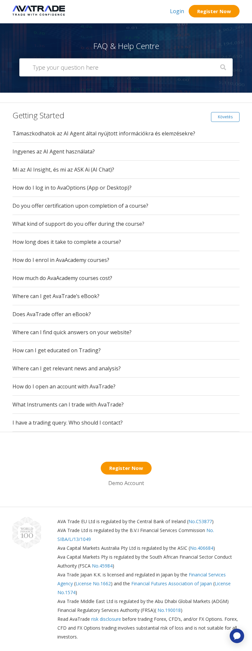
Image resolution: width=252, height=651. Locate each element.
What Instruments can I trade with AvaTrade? (68, 404)
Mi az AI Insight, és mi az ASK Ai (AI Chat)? (63, 169)
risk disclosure (106, 619)
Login (177, 11)
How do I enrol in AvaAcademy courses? (60, 260)
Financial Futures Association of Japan (171, 583)
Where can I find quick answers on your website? (72, 332)
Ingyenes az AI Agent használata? (53, 151)
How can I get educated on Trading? (56, 350)
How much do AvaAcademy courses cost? (62, 278)
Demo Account (126, 483)
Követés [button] (225, 117)
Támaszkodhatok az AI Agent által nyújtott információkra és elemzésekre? (103, 133)
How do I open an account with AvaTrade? (64, 386)
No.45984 (102, 566)
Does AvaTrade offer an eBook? (51, 314)
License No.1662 (93, 583)
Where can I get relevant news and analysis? (66, 368)
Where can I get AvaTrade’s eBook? (55, 296)
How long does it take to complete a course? (66, 241)
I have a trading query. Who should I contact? (67, 422)
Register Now (214, 11)
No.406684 (201, 548)
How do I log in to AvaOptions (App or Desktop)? (72, 187)
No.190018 (168, 610)
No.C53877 (200, 521)
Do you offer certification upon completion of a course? (80, 205)
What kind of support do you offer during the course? (78, 223)
